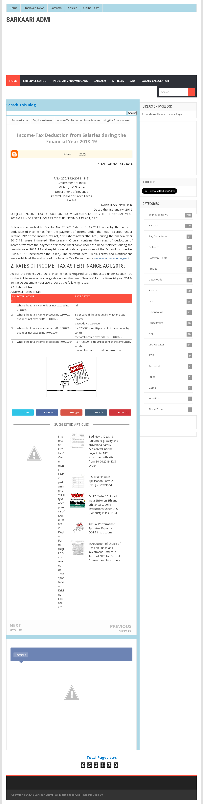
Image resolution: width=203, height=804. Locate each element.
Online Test (155, 247)
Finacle (153, 290)
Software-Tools (158, 258)
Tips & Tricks (156, 409)
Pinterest (123, 412)
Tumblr (99, 412)
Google (74, 412)
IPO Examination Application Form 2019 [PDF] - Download (103, 481)
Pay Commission (159, 236)
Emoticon (20, 655)
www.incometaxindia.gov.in (112, 258)
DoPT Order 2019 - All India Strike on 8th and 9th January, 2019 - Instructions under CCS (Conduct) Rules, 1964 (103, 504)
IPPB (151, 355)
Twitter (26, 412)
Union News (156, 312)
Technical (154, 366)
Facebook (50, 412)
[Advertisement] (133, 43)
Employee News (158, 214)
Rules (152, 377)
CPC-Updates (157, 344)
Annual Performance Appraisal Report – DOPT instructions (102, 528)
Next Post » (125, 630)
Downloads (155, 279)
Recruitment (156, 322)
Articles (153, 268)
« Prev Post (16, 629)
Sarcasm (154, 225)
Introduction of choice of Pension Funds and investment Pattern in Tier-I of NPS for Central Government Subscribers (105, 552)
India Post (155, 398)
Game (152, 387)
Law (151, 301)
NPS (151, 333)
